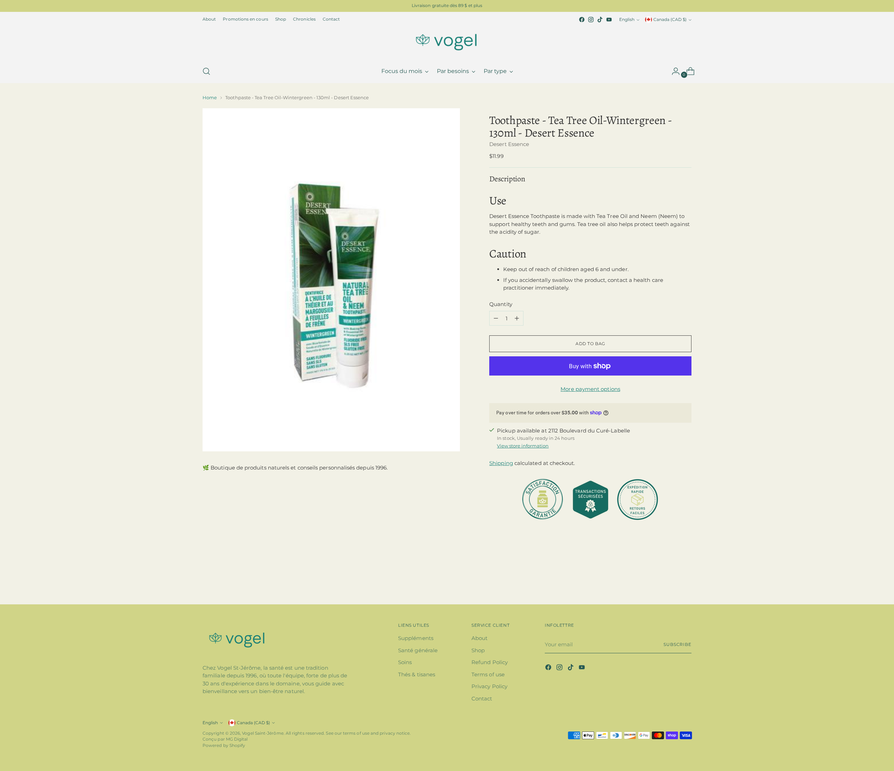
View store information (523, 446)
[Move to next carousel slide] (685, 580)
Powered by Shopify (224, 745)
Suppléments (415, 638)
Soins (405, 662)
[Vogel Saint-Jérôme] (447, 41)
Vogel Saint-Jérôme (262, 733)
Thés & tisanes (416, 674)
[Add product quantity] (517, 318)
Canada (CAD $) (670, 19)
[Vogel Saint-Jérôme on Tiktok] (600, 19)
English (627, 19)
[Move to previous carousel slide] (669, 581)
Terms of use (488, 674)
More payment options (590, 389)
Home (210, 97)
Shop (478, 650)
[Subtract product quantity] (496, 318)
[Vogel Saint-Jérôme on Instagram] (591, 19)
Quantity (500, 304)
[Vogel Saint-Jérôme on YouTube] (609, 19)
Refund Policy (489, 662)
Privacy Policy (489, 686)
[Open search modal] (206, 71)
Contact (481, 698)
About (479, 638)
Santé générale (418, 650)
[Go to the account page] (673, 71)
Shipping (501, 463)
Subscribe (677, 644)
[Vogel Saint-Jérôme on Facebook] (582, 19)
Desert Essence (509, 144)
